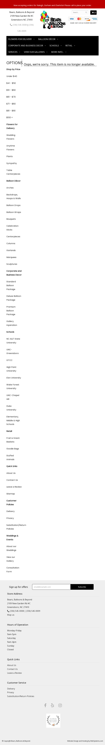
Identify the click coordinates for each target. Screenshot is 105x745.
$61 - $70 (11, 96)
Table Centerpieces (13, 172)
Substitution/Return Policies (14, 527)
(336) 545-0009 (33, 611)
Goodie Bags (12, 448)
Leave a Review (14, 486)
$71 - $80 (11, 103)
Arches (10, 187)
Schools (54, 45)
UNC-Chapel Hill (12, 397)
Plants (9, 156)
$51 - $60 (11, 90)
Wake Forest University (12, 386)
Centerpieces (13, 236)
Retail (68, 45)
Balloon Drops (13, 205)
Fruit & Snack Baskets (13, 440)
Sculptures (11, 264)
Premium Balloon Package (10, 310)
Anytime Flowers (10, 147)
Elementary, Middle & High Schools (13, 420)
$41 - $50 (11, 83)
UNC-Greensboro (12, 351)
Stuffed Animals (10, 457)
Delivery (10, 511)
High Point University (11, 369)
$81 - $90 (10, 110)
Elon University (13, 377)
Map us (10, 614)
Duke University (11, 408)
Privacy (10, 518)
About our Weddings (11, 548)
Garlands (11, 250)
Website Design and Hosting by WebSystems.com (85, 741)
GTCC (9, 360)
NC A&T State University (13, 340)
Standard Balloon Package (11, 285)
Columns (10, 243)
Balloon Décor (46, 39)
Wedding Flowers (10, 137)
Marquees (11, 257)
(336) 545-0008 (19, 24)
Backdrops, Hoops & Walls (13, 196)
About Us (10, 473)
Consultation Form (12, 569)
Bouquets (11, 219)
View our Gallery (10, 559)
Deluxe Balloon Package (13, 298)
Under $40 (11, 76)
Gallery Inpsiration (11, 323)
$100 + (9, 117)
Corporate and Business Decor (25, 45)
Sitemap (10, 493)
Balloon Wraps (13, 212)
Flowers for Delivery (20, 39)
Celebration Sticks (12, 227)
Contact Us (12, 480)
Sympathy (11, 163)
